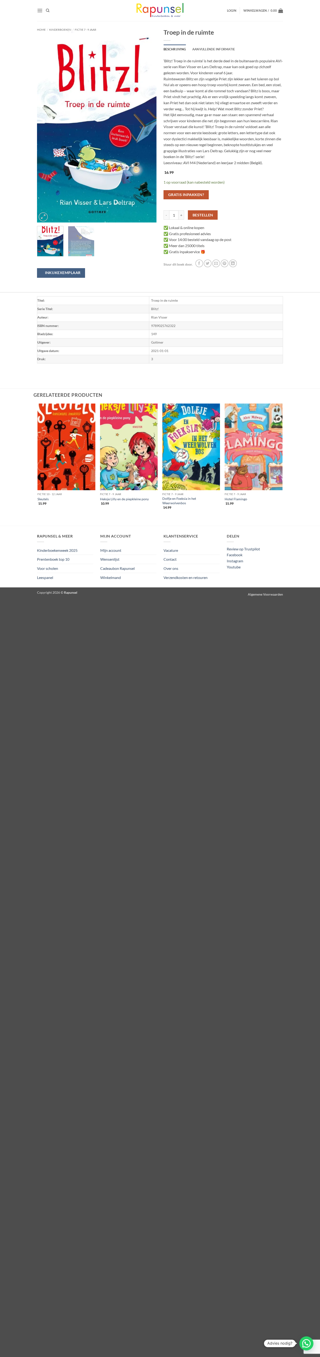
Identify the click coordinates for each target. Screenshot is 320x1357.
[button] (40, 10)
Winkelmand (110, 577)
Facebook (234, 554)
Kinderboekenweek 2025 (57, 550)
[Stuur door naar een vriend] (216, 263)
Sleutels (43, 499)
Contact (170, 559)
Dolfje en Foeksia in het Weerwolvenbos (179, 501)
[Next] (148, 127)
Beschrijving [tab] (175, 49)
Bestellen (203, 215)
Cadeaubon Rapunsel (117, 568)
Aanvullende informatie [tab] (213, 49)
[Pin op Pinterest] (224, 263)
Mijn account (110, 550)
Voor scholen (47, 568)
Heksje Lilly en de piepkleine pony (124, 499)
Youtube (234, 567)
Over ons (171, 568)
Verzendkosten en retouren (186, 577)
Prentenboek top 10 (53, 559)
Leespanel (45, 577)
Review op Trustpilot (243, 549)
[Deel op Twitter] (208, 263)
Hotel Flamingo (236, 499)
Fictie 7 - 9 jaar (85, 29)
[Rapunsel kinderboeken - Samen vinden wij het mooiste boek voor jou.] (160, 10)
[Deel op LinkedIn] (233, 263)
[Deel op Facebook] (199, 263)
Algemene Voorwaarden (265, 594)
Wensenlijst (109, 559)
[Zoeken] (47, 10)
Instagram (235, 561)
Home (41, 29)
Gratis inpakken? (186, 195)
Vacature (171, 550)
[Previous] (45, 127)
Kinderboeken (60, 29)
